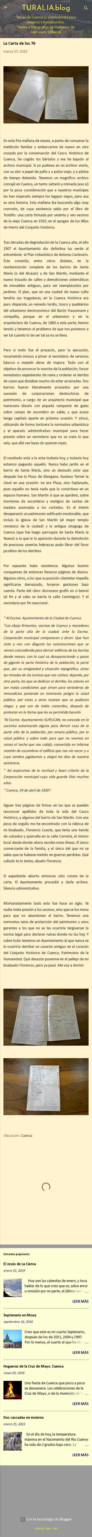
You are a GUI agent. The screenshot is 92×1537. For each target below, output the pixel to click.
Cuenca (26, 1136)
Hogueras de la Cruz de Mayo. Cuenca (33, 1367)
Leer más (81, 1302)
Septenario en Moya (19, 1315)
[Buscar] (86, 8)
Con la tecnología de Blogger (48, 1519)
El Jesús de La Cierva (19, 1264)
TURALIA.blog (46, 8)
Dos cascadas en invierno (23, 1418)
